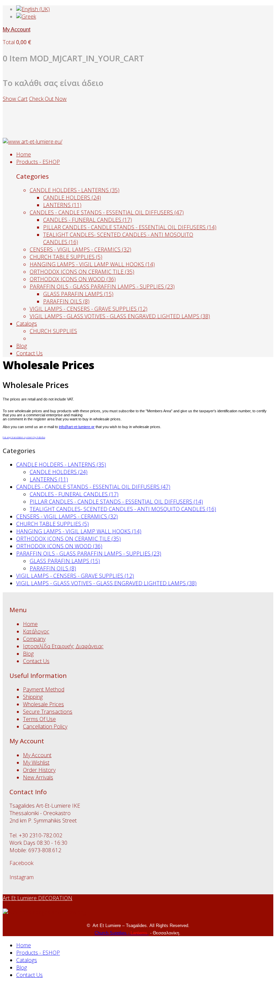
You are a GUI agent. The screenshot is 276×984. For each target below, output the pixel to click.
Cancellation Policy (45, 726)
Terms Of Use (39, 719)
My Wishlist (36, 762)
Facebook (21, 863)
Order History (39, 770)
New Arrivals (38, 777)
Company (34, 639)
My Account (16, 29)
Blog (21, 346)
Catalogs (26, 323)
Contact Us (29, 353)
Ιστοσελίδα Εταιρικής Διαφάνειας (63, 646)
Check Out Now (48, 98)
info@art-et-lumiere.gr (77, 427)
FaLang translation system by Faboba (24, 437)
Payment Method (43, 689)
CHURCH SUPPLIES (53, 331)
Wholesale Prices (43, 704)
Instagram (21, 877)
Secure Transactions (47, 711)
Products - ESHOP (38, 162)
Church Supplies (111, 932)
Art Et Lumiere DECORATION (37, 898)
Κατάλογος (36, 631)
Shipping (33, 696)
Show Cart (15, 98)
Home (23, 154)
